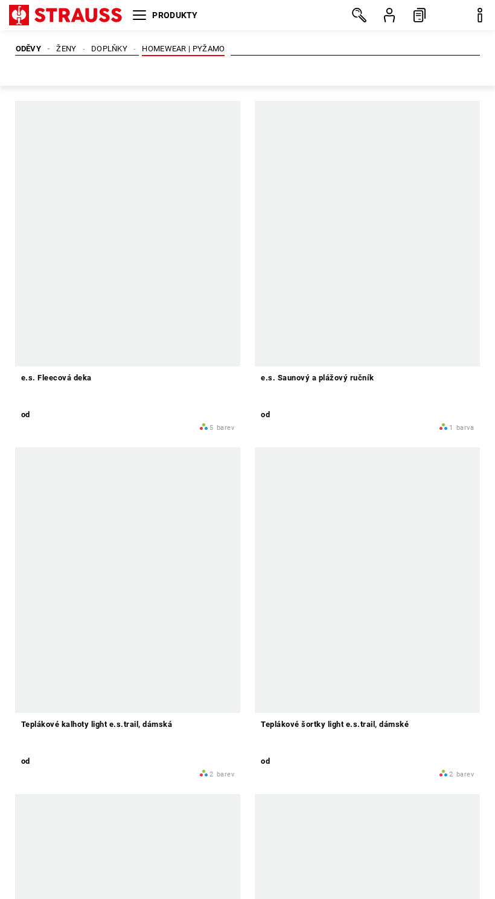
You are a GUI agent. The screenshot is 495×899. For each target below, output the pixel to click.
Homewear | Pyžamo (183, 48)
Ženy (66, 48)
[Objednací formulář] (419, 15)
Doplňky (109, 48)
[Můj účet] (389, 15)
